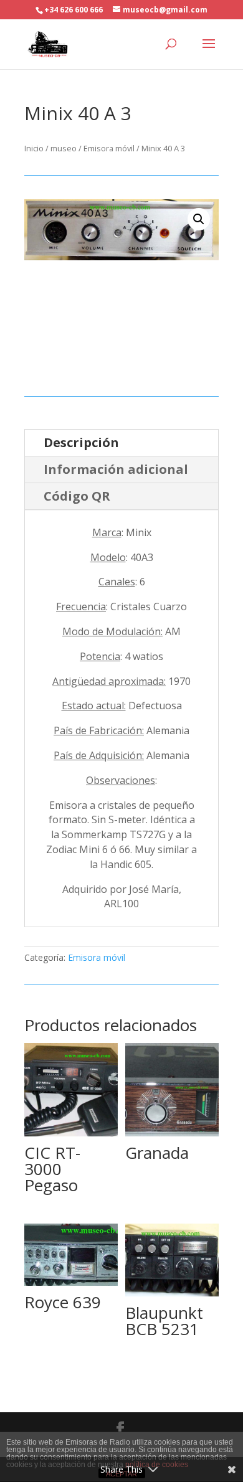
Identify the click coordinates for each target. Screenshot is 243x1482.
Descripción (81, 442)
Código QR (77, 496)
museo (63, 148)
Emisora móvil (109, 148)
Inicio (34, 148)
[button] (199, 219)
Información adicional (116, 469)
